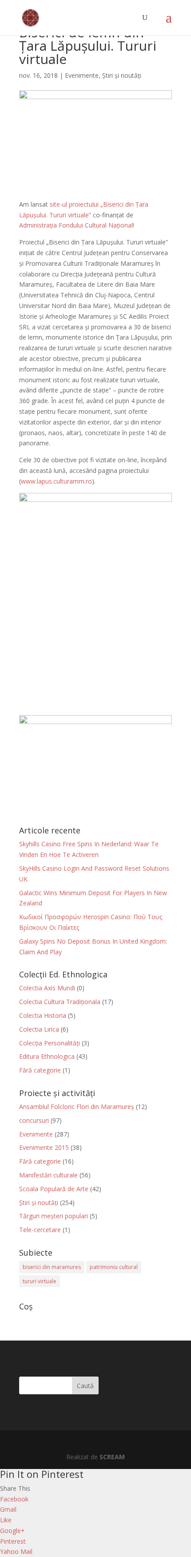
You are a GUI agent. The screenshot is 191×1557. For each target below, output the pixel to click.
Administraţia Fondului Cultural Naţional (76, 225)
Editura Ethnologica (47, 1056)
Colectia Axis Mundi (47, 988)
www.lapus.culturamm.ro (56, 481)
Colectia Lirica (39, 1029)
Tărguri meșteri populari (53, 1216)
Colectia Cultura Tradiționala (59, 1001)
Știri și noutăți (121, 75)
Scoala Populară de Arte (53, 1189)
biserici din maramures (52, 1267)
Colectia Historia (42, 1015)
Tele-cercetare (40, 1229)
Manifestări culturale (48, 1175)
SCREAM (112, 1457)
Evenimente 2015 (44, 1147)
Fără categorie (40, 1070)
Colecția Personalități (49, 1043)
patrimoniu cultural (114, 1267)
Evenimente (82, 75)
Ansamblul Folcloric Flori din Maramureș (76, 1106)
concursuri (34, 1120)
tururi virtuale (39, 1281)
